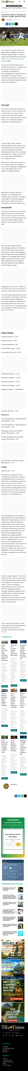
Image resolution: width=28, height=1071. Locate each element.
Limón (15, 861)
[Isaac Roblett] (3, 20)
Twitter (13, 1035)
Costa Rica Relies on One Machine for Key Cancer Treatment (9, 903)
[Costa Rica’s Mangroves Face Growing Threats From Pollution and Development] (20, 918)
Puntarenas (21, 861)
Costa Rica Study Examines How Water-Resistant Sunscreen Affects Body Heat (4, 652)
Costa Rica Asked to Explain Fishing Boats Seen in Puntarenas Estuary (14, 700)
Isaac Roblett (9, 19)
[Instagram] (12, 1033)
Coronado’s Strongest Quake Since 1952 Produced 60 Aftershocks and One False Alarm (10, 911)
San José (5, 861)
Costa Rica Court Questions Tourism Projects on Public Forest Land (4, 746)
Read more (4, 686)
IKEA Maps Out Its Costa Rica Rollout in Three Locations (9, 889)
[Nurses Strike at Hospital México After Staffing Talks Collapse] (4, 690)
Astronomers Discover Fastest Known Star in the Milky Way (14, 650)
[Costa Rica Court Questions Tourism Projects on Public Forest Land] (4, 737)
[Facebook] (7, 24)
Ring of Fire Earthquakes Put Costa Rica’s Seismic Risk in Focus (23, 700)
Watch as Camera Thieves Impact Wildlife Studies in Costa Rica (10, 925)
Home (2, 11)
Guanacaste (10, 861)
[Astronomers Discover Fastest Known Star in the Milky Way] (14, 642)
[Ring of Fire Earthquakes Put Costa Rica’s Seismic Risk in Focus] (23, 690)
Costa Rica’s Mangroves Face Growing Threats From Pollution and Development (9, 918)
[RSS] (3, 1036)
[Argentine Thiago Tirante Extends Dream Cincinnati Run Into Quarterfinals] (23, 642)
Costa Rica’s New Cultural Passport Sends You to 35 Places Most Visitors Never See (10, 933)
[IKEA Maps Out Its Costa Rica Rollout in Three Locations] (20, 889)
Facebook (7, 1033)
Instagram (17, 1033)
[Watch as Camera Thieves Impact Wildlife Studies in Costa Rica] (20, 926)
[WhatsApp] (13, 24)
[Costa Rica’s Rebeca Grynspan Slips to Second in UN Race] (14, 737)
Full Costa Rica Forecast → (13, 876)
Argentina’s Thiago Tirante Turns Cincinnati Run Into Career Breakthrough (23, 747)
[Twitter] (10, 24)
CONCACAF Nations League (15, 59)
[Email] (16, 24)
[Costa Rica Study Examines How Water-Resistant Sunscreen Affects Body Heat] (4, 642)
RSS (6, 1035)
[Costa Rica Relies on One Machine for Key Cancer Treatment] (20, 904)
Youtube (21, 1035)
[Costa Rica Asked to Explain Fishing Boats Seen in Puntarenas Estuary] (14, 690)
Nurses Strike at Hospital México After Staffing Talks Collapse (4, 699)
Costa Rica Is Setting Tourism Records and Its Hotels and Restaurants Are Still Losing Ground (9, 897)
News (6, 11)
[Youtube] (17, 1036)
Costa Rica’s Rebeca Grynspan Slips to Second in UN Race (14, 746)
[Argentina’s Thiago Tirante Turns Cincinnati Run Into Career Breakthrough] (23, 737)
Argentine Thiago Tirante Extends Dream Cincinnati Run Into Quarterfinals (23, 652)
